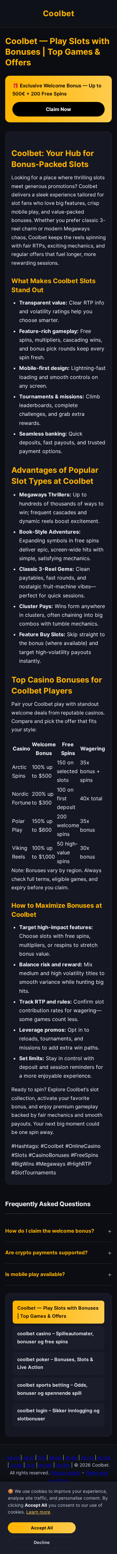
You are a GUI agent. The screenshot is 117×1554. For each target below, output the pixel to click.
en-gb (45, 1465)
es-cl (28, 1457)
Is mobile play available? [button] (35, 1274)
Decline (42, 1542)
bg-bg (63, 1465)
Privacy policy (66, 1472)
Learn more (38, 1512)
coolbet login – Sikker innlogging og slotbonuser (58, 1415)
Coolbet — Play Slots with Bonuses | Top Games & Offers (57, 1312)
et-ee (71, 1457)
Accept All (42, 1527)
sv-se (16, 1465)
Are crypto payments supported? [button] (46, 1252)
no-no (87, 1457)
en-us (13, 1457)
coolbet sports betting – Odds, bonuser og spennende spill (52, 1389)
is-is (30, 1465)
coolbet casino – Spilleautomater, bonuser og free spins (55, 1338)
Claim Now (58, 109)
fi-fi (41, 1457)
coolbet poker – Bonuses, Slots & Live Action (55, 1364)
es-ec (55, 1457)
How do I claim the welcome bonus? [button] (49, 1231)
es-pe (104, 1457)
